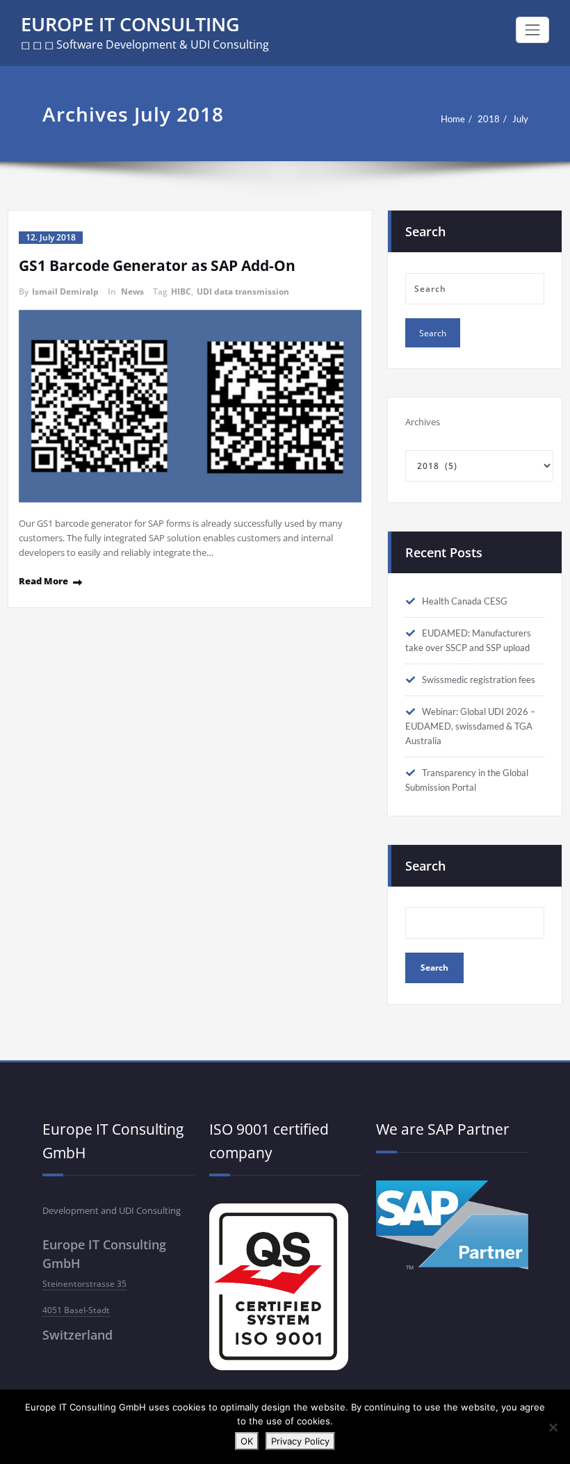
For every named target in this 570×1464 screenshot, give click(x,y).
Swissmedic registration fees (478, 679)
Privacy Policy (300, 1441)
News (132, 291)
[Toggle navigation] (532, 30)
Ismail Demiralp (65, 291)
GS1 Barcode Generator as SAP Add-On (157, 265)
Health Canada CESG (464, 601)
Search (425, 865)
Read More (43, 581)
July (520, 118)
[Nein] (553, 1427)
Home (453, 118)
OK (247, 1441)
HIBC (181, 291)
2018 (489, 118)
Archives (422, 422)
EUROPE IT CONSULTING (130, 24)
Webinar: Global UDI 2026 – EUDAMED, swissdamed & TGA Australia (470, 726)
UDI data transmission (243, 291)
